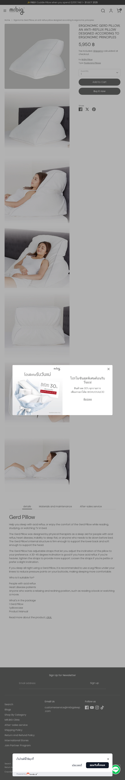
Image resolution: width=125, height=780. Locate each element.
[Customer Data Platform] (62, 774)
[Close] (108, 369)
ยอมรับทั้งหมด (97, 765)
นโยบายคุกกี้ (77, 765)
